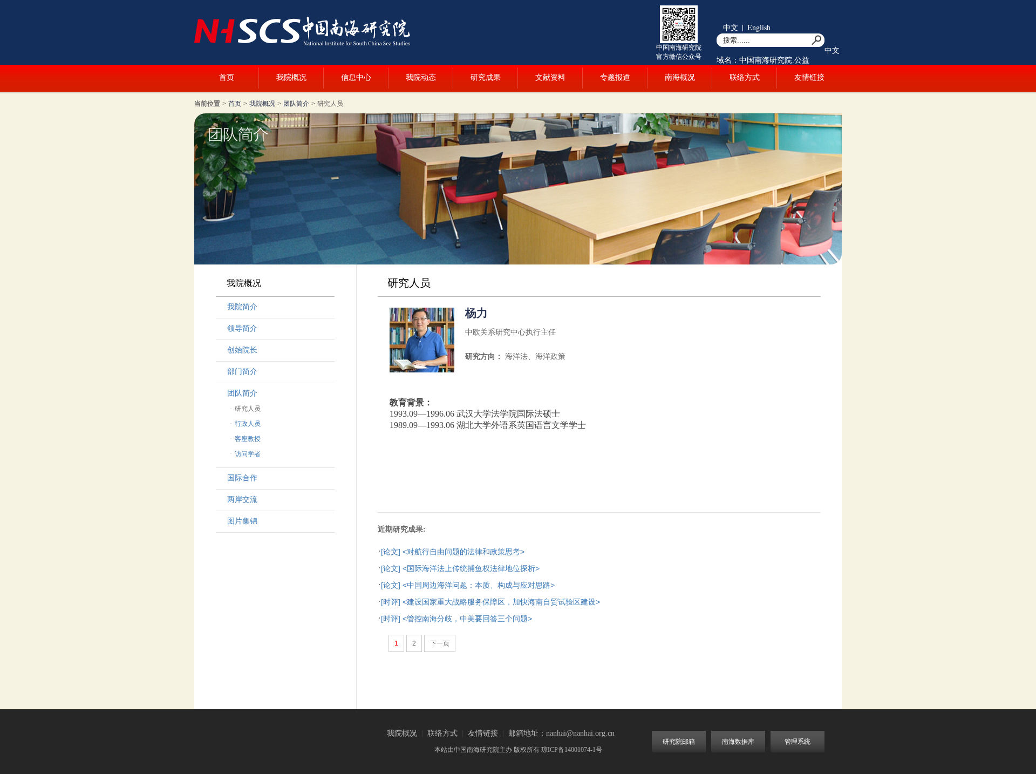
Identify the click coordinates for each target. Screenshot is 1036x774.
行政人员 (248, 423)
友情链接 (809, 77)
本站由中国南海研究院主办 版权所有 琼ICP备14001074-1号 (518, 749)
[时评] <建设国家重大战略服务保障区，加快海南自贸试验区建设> (490, 602)
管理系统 (797, 741)
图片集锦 (242, 521)
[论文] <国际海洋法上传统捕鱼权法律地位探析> (460, 568)
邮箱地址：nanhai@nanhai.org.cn (561, 733)
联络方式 (745, 77)
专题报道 (615, 77)
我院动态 (421, 77)
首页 (226, 77)
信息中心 (356, 77)
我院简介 (242, 307)
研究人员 (330, 103)
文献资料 (550, 77)
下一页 (439, 643)
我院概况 (291, 77)
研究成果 (486, 77)
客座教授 (248, 439)
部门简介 (242, 372)
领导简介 (242, 328)
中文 (730, 27)
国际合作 (242, 478)
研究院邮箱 (679, 741)
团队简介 (296, 103)
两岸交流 (242, 499)
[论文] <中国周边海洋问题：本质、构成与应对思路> (468, 585)
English (759, 27)
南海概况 (680, 77)
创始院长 (242, 350)
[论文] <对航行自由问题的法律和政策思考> (452, 551)
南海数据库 (738, 741)
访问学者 (248, 454)
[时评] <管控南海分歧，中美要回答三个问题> (456, 618)
